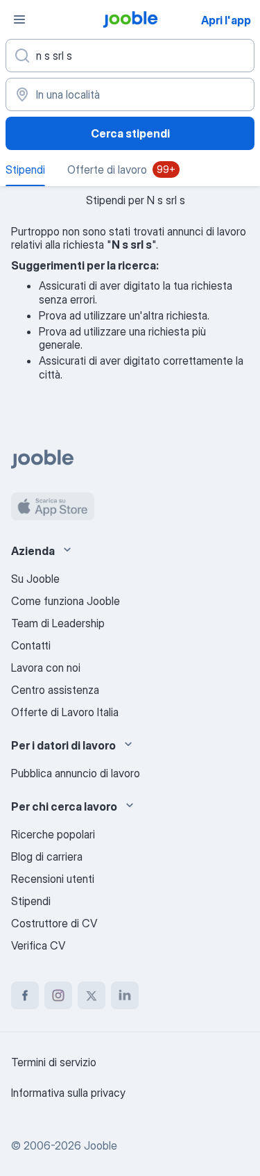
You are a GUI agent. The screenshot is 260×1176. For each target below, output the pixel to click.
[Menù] (19, 19)
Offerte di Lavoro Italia (65, 712)
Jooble (100, 1145)
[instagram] (58, 995)
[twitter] (91, 995)
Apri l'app (226, 20)
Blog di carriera (47, 856)
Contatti (31, 645)
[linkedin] (125, 995)
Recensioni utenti (52, 879)
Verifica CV (38, 945)
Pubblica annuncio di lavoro (75, 773)
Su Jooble (35, 579)
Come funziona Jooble (65, 601)
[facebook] (25, 995)
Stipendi (31, 901)
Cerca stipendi (130, 133)
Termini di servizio (53, 1062)
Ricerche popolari (53, 834)
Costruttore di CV (54, 923)
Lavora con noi (45, 667)
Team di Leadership (58, 623)
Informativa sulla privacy (68, 1093)
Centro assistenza (55, 690)
